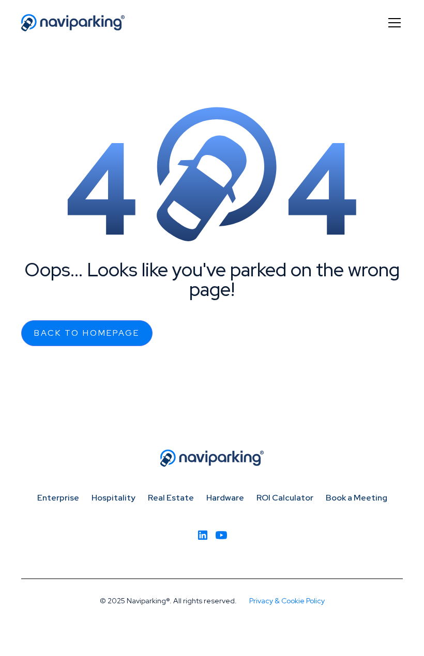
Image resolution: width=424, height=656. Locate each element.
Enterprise (58, 497)
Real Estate (171, 497)
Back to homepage (87, 332)
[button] (392, 22)
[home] (73, 23)
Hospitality (113, 497)
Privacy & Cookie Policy (287, 600)
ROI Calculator (284, 497)
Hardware (225, 497)
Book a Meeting (356, 497)
